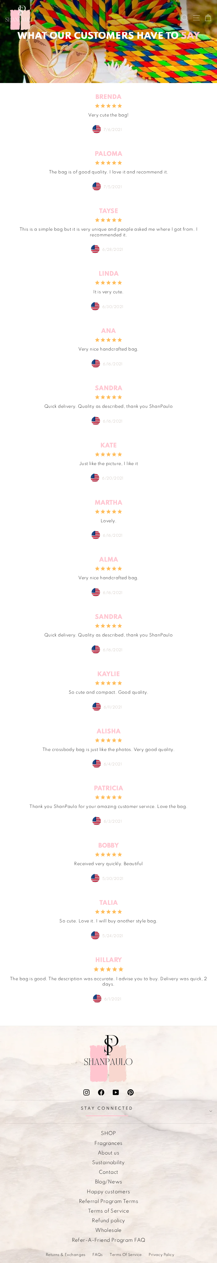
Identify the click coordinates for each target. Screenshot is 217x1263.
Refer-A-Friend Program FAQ (109, 1240)
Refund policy (108, 1220)
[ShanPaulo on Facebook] (101, 1092)
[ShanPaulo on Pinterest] (130, 1092)
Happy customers (108, 1191)
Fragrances (108, 1143)
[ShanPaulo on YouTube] (116, 1092)
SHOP (108, 1133)
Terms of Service (108, 1211)
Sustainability (108, 1162)
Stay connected (107, 1109)
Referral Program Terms (108, 1201)
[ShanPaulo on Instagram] (86, 1092)
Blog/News (108, 1182)
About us (108, 1153)
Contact (108, 1172)
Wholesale (108, 1230)
